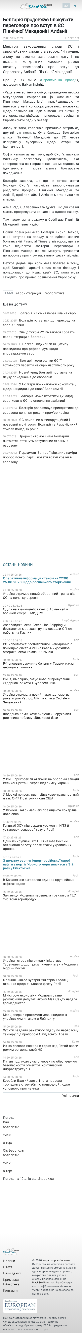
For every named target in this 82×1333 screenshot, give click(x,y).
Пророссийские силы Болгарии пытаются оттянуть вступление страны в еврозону (36, 440)
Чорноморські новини (56, 1260)
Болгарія (72, 38)
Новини (9, 1261)
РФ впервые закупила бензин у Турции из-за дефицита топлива (38, 665)
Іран (76, 1026)
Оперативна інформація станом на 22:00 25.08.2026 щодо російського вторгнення (37, 580)
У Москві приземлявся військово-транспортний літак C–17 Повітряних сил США (41, 796)
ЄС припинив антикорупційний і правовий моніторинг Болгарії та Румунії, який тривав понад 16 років (40, 424)
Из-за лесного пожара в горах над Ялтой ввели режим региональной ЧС (40, 1048)
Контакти (10, 1290)
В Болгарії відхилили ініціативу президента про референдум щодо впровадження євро (35, 348)
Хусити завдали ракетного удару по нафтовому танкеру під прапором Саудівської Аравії (40, 1032)
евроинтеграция (29, 293)
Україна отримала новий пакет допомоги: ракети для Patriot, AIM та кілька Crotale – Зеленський (36, 698)
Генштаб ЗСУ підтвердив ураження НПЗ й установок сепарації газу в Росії (36, 827)
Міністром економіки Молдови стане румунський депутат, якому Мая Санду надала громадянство (40, 999)
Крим (75, 1041)
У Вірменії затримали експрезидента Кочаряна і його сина (40, 812)
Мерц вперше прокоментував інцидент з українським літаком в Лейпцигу (35, 1017)
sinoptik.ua (45, 1179)
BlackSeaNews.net (43, 1282)
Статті (8, 1267)
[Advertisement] (41, 512)
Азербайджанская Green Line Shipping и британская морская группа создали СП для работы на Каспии (38, 628)
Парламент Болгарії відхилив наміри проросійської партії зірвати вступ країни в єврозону (40, 457)
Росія (75, 639)
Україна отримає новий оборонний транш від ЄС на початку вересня (39, 595)
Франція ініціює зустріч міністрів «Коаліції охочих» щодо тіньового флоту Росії (36, 982)
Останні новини (18, 565)
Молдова (73, 891)
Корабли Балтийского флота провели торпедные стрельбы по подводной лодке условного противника (36, 1084)
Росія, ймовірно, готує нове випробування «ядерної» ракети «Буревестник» (36, 681)
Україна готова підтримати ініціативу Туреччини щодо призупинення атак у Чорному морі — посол (40, 964)
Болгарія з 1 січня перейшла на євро (47, 313)
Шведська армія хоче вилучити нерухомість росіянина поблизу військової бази (38, 716)
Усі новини (70, 1096)
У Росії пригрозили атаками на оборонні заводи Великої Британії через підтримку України (41, 781)
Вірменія (73, 605)
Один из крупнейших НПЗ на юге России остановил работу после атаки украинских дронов (37, 845)
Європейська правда (58, 80)
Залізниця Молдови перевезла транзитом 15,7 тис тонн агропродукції (39, 897)
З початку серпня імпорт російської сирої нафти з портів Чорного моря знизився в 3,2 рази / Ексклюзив (38, 864)
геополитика (54, 293)
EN (73, 6)
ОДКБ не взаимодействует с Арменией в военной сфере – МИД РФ (35, 611)
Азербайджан (70, 620)
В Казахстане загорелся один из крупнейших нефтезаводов (38, 881)
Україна (74, 574)
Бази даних (12, 1273)
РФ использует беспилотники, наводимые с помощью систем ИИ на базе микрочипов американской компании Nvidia (37, 648)
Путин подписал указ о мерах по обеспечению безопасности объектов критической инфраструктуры (40, 1065)
